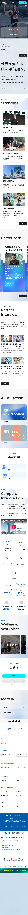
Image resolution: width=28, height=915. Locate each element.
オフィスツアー (4, 795)
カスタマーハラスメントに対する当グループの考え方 (15, 821)
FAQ (17, 806)
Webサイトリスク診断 (13, 843)
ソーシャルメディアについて (15, 818)
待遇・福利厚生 (4, 791)
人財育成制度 (19, 791)
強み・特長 (3, 743)
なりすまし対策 (19, 851)
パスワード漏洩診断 (4, 843)
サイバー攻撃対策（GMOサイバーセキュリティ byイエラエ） (11, 849)
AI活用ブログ (19, 780)
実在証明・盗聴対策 (4, 847)
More (22, 55)
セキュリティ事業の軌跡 (5, 854)
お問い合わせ (20, 820)
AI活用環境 (3, 780)
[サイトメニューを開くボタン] (26, 5)
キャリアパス (19, 754)
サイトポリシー (9, 815)
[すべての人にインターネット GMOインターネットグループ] (12, 866)
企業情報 (3, 739)
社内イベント (19, 795)
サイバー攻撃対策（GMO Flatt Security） (8, 851)
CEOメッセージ (19, 739)
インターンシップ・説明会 (20, 768)
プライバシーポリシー (18, 815)
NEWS (2, 806)
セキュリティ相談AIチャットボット (7, 845)
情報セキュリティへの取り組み (9, 817)
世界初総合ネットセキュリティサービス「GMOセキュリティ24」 (12, 840)
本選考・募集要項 (5, 767)
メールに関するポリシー (21, 817)
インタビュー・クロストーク (6, 755)
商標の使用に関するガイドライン (11, 820)
